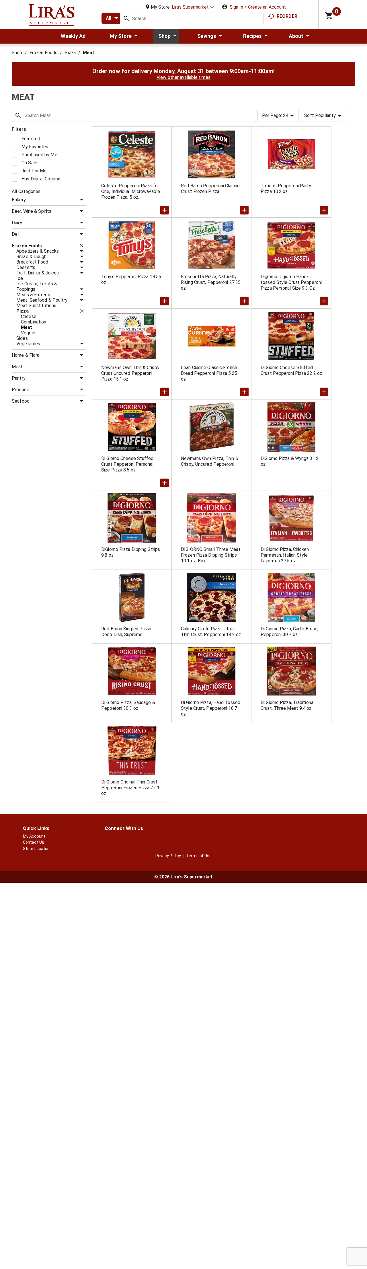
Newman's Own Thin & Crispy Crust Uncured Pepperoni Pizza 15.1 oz (130, 373)
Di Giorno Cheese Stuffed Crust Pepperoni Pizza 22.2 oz (291, 370)
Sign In (236, 7)
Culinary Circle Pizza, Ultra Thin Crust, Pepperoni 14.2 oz (211, 631)
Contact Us (33, 842)
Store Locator (36, 848)
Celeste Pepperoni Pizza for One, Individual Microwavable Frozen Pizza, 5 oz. (130, 191)
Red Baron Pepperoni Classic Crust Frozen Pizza (210, 188)
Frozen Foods (43, 52)
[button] (193, 7)
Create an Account (267, 7)
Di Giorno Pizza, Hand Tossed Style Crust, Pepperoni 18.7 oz (210, 708)
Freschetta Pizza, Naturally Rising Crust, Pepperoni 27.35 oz (211, 282)
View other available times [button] (183, 77)
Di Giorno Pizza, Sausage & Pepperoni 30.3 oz (128, 705)
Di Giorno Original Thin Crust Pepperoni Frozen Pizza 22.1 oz (130, 787)
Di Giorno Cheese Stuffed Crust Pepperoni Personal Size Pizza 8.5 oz (127, 464)
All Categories (26, 191)
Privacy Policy (168, 855)
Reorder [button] (287, 16)
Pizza (70, 52)
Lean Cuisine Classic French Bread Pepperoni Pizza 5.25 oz (209, 373)
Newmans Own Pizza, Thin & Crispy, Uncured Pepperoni (209, 461)
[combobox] (110, 18)
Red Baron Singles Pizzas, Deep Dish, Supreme (127, 631)
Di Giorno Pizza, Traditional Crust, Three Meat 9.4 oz (288, 705)
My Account (34, 836)
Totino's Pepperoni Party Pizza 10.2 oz (286, 188)
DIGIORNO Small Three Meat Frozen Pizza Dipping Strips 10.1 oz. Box (211, 555)
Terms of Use (199, 855)
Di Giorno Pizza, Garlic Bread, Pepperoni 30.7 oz (289, 631)
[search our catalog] (126, 18)
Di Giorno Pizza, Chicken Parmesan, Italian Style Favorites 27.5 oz (285, 555)
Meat (88, 52)
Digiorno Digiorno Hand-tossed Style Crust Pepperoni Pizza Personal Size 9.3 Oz (291, 282)
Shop (17, 52)
